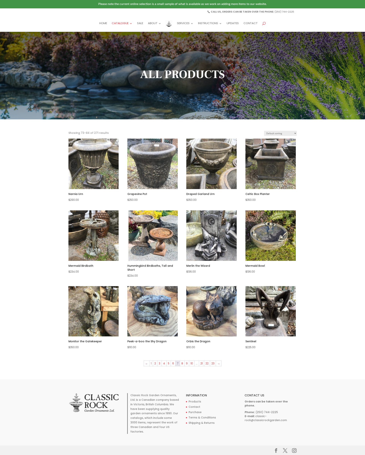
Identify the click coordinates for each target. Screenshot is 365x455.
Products (195, 401)
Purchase (195, 412)
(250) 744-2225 (284, 12)
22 (207, 363)
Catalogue (120, 23)
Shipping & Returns (202, 423)
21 (201, 363)
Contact (251, 23)
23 (212, 363)
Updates (233, 23)
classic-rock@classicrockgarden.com (266, 418)
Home (103, 23)
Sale (140, 23)
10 (191, 363)
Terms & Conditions (202, 417)
